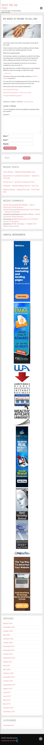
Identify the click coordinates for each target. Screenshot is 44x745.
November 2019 (9, 677)
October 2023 (8, 631)
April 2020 (7, 669)
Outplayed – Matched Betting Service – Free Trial (20, 186)
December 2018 (9, 712)
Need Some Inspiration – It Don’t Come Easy (17, 92)
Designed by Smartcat (9, 740)
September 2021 (9, 658)
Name (5, 136)
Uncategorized (8, 725)
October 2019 (8, 681)
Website (5, 144)
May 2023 (6, 635)
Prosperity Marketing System (12, 95)
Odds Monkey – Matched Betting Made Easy (19, 172)
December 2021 (9, 646)
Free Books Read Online (10, 89)
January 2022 (8, 643)
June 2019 (7, 696)
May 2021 (6, 666)
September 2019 (9, 685)
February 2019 (8, 708)
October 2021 (8, 654)
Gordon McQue (28, 102)
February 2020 (8, 673)
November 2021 (9, 650)
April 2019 (7, 704)
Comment (6, 114)
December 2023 (9, 627)
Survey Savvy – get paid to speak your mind (18, 182)
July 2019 (6, 692)
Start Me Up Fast (9, 6)
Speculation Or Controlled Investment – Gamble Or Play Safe (21, 177)
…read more (7, 73)
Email (5, 140)
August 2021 (7, 662)
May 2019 (6, 700)
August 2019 (7, 689)
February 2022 (8, 639)
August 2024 (7, 623)
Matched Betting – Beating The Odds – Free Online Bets (21, 191)
